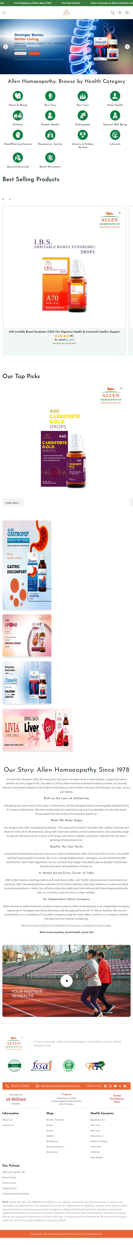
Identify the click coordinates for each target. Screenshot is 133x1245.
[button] (4, 12)
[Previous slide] (5, 46)
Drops (49, 1125)
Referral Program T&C (13, 1172)
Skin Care (95, 1125)
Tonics (49, 1130)
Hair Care (95, 1130)
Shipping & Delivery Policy (16, 1193)
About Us (7, 1119)
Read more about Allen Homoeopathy (43, 925)
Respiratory (97, 1135)
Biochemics (52, 1141)
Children (95, 1151)
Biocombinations (55, 1146)
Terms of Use (9, 1182)
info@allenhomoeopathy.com (60, 1086)
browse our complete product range (90, 925)
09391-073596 (20, 1086)
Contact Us (8, 1125)
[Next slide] (127, 46)
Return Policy (9, 1177)
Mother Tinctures (55, 1119)
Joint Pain (96, 1146)
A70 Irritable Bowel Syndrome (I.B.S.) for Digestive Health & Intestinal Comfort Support (64, 332)
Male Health (97, 1157)
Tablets (50, 1135)
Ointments (51, 1151)
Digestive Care (98, 1119)
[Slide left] (3, 199)
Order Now (12, 503)
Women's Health (99, 1141)
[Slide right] (9, 199)
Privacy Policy (9, 1188)
